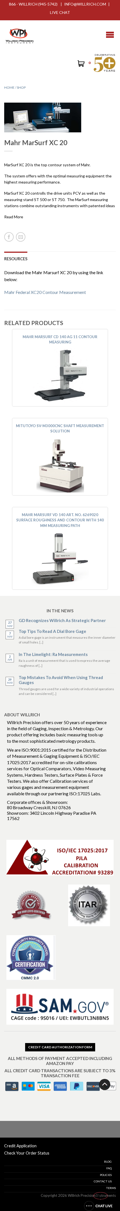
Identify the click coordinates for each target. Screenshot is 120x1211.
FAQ (109, 1168)
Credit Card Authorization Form (60, 1047)
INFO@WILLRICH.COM (85, 4)
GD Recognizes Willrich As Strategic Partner (62, 620)
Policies (106, 1175)
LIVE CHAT (60, 12)
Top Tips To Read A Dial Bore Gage (52, 631)
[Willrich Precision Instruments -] (19, 35)
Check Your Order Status (26, 1153)
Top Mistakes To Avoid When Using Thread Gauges (61, 680)
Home (9, 87)
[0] (80, 64)
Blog (108, 1161)
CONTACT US (103, 1181)
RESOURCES (15, 258)
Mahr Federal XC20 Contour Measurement (45, 292)
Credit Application (20, 1145)
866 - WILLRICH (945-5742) (33, 4)
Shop (21, 87)
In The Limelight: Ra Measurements (53, 654)
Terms (111, 1188)
